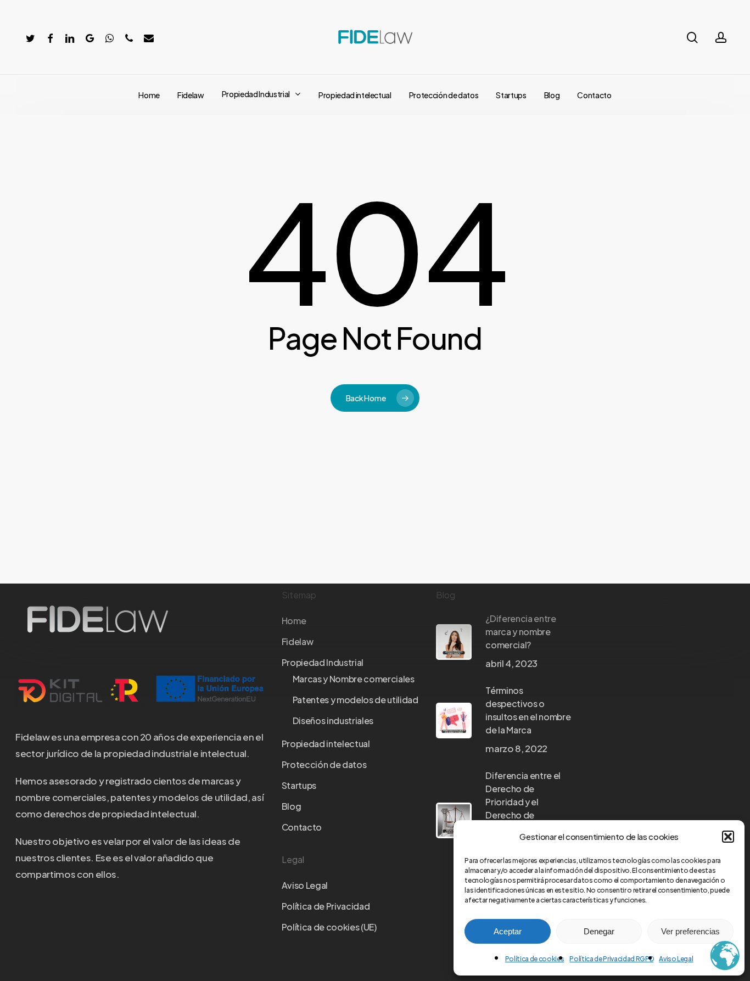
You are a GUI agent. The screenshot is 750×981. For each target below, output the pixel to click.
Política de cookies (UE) (329, 927)
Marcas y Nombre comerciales (354, 679)
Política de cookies (534, 959)
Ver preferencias (690, 931)
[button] (728, 836)
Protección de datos (324, 764)
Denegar (599, 931)
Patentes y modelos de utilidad (355, 699)
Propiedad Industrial (322, 662)
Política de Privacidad (326, 906)
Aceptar (508, 931)
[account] (720, 37)
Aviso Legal (676, 959)
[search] (692, 37)
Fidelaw (298, 641)
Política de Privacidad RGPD (611, 959)
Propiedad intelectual (326, 743)
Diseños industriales (333, 720)
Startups (299, 785)
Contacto (302, 827)
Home (294, 620)
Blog (291, 806)
